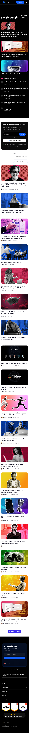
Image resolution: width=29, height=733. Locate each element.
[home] (6, 2)
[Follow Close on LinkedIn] (11, 669)
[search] (20, 156)
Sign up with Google (9, 663)
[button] (27, 2)
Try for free (20, 2)
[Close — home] (14, 722)
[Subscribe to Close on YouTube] (14, 669)
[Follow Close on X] (17, 669)
